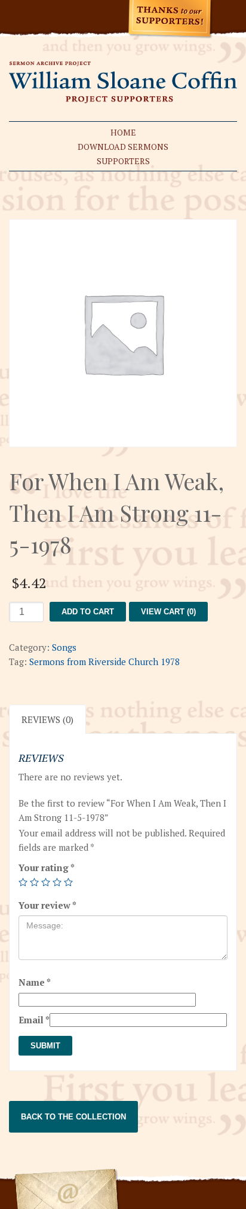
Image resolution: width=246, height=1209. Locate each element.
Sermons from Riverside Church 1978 (104, 661)
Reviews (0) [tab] (47, 719)
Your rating (47, 867)
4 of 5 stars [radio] (57, 882)
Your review (47, 905)
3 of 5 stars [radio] (45, 882)
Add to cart (87, 611)
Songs (64, 647)
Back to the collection (73, 1116)
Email (34, 1020)
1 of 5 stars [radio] (23, 882)
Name (35, 982)
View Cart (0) (168, 611)
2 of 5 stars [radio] (34, 882)
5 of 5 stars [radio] (68, 882)
